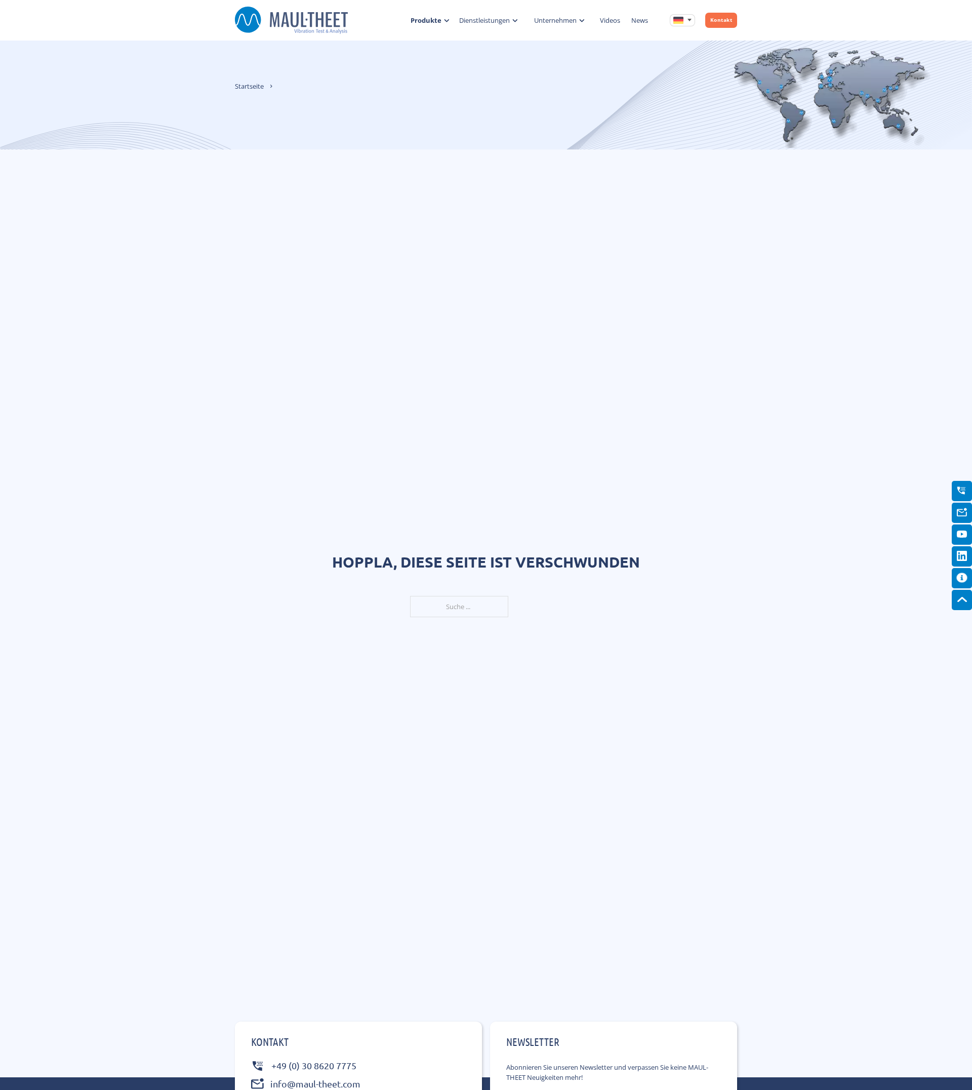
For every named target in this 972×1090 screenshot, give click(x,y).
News (639, 20)
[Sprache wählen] (682, 20)
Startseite (249, 86)
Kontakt (721, 20)
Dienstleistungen (484, 20)
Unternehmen (555, 20)
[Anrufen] (962, 490)
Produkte (426, 20)
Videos (610, 20)
